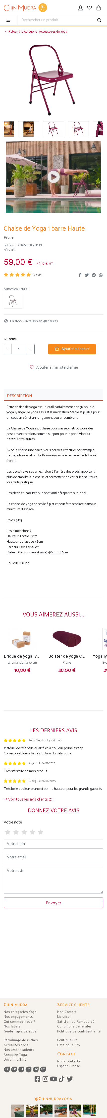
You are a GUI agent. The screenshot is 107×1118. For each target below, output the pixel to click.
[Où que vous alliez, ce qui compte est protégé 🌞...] (32, 1111)
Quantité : (11, 339)
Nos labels (12, 1026)
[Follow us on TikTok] (61, 1079)
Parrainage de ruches (21, 1040)
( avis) (37, 275)
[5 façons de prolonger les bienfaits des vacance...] (17, 1111)
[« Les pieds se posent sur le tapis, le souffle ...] (75, 1111)
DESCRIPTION (19, 396)
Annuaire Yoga (15, 1055)
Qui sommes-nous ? (19, 1021)
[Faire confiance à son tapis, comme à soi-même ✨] (46, 1111)
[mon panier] (98, 8)
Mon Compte (67, 1012)
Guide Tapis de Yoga (20, 1031)
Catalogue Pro (68, 1045)
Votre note (13, 822)
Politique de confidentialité (79, 1031)
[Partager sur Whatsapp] (100, 275)
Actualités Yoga (16, 1045)
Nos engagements (18, 1016)
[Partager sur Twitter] (86, 275)
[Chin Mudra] (25, 8)
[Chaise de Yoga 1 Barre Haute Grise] (13, 301)
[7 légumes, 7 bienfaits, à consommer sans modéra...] (60, 1111)
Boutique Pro (67, 1040)
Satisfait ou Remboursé (76, 1021)
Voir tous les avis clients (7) (30, 799)
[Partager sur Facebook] (79, 275)
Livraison (64, 1016)
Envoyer (53, 902)
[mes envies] (89, 8)
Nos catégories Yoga (20, 1012)
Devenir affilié (15, 1059)
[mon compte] (80, 8)
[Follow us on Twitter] (70, 1079)
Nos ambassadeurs (19, 1050)
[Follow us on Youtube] (54, 1079)
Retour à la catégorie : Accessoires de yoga (37, 31)
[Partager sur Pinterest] (93, 275)
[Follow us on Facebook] (37, 1079)
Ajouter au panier (74, 349)
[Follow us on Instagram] (45, 1079)
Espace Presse (68, 1066)
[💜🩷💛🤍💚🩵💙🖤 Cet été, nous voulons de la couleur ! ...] (89, 1111)
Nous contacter (69, 1061)
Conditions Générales (74, 1026)
